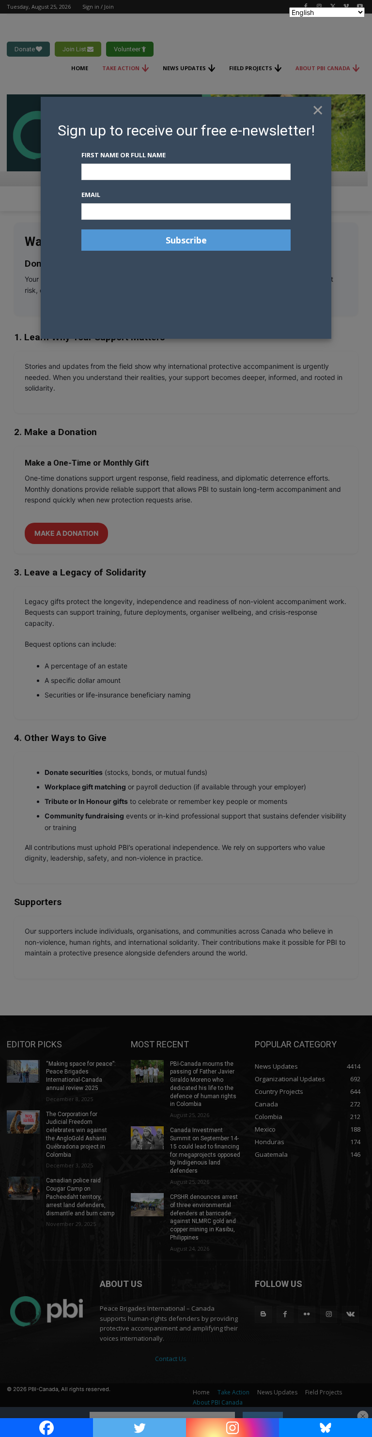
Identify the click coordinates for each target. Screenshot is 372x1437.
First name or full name (123, 155)
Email (90, 194)
